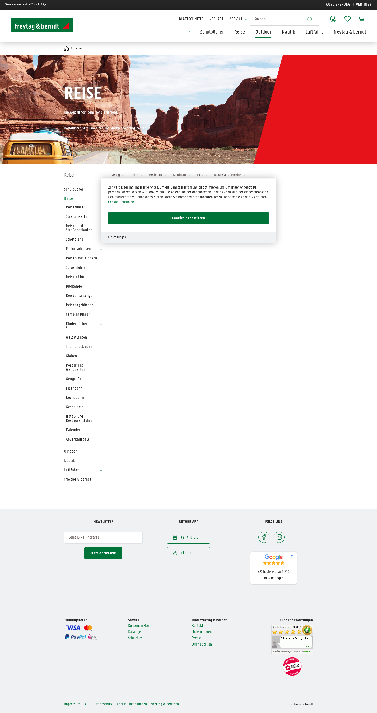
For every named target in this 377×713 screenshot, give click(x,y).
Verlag (116, 175)
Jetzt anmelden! (103, 553)
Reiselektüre (76, 277)
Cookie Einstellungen (132, 704)
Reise (68, 199)
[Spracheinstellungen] (190, 33)
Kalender (73, 430)
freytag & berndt (77, 480)
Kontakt (197, 626)
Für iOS (186, 553)
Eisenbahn (74, 388)
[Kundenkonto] (333, 17)
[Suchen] (310, 19)
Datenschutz (104, 704)
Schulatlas (135, 638)
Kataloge (134, 632)
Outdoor (70, 451)
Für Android (190, 537)
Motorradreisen (78, 249)
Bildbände (74, 286)
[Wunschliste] (347, 17)
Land (200, 175)
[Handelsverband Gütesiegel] (292, 666)
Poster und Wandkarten (75, 368)
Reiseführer (75, 207)
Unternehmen (202, 632)
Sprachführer (76, 268)
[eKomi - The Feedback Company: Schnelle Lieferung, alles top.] (292, 639)
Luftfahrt (71, 470)
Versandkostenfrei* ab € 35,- (25, 4)
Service (236, 19)
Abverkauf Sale (78, 439)
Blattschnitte (191, 19)
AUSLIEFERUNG (338, 5)
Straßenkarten (77, 217)
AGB (87, 704)
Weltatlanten (76, 337)
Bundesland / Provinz (227, 175)
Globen (71, 356)
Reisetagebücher (79, 305)
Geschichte (75, 407)
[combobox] (284, 20)
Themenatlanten (79, 347)
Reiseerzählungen (80, 296)
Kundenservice (138, 626)
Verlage (217, 19)
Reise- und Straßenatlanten (79, 228)
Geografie (74, 379)
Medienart (155, 175)
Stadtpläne (74, 240)
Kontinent (179, 175)
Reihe (134, 175)
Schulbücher (74, 189)
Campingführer (78, 315)
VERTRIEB (363, 5)
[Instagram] (279, 537)
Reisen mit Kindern (81, 258)
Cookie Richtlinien (121, 202)
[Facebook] (263, 537)
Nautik (69, 461)
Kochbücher (75, 398)
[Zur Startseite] (38, 25)
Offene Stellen (202, 645)
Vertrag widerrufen (165, 704)
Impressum (72, 704)
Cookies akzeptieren (188, 218)
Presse (197, 638)
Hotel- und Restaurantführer (80, 419)
